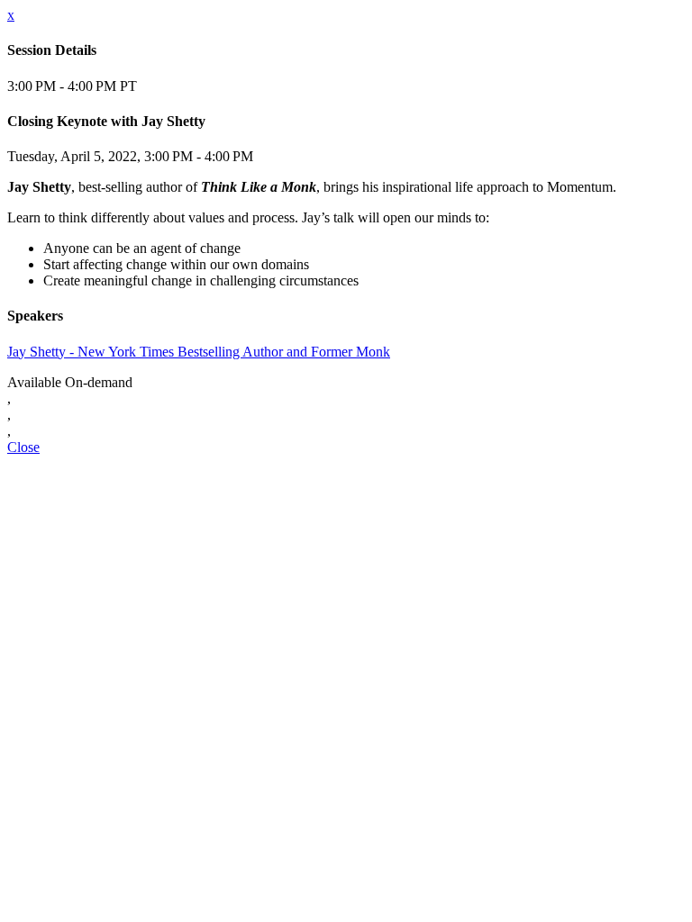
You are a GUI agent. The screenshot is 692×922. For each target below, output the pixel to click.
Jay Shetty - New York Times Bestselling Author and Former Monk (198, 351)
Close (23, 447)
